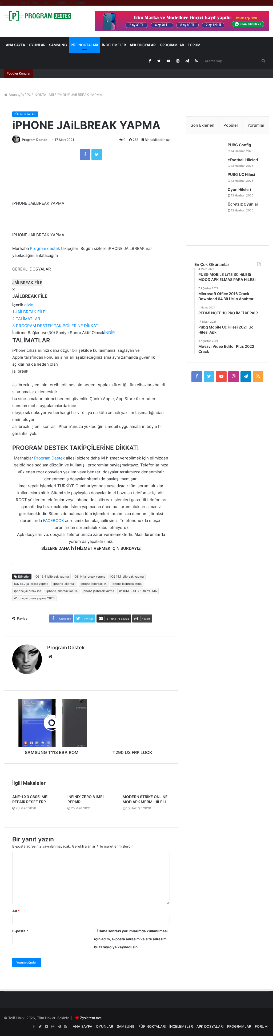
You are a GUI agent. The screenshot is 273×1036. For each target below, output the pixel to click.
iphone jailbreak (64, 584)
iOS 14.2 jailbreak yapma (31, 584)
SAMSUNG (58, 45)
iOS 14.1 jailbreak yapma (127, 576)
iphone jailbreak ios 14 (62, 591)
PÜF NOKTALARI (84, 45)
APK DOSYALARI (143, 45)
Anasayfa (15, 94)
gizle (28, 304)
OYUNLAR (37, 45)
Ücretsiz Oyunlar (243, 204)
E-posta (20, 931)
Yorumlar (255, 125)
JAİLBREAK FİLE (27, 282)
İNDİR (109, 332)
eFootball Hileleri (243, 159)
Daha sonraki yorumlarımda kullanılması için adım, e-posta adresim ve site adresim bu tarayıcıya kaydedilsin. (131, 939)
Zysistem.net (91, 1018)
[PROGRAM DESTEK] (37, 16)
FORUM (194, 45)
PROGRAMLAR (172, 45)
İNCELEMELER (114, 45)
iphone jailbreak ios (27, 591)
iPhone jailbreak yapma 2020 (34, 598)
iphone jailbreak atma (127, 584)
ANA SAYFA (15, 45)
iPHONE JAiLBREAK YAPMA (138, 591)
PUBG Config (239, 144)
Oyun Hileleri (239, 189)
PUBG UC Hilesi (241, 174)
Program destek (45, 248)
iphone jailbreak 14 (94, 584)
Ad (16, 911)
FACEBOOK (53, 520)
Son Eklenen (202, 125)
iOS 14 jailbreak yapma (89, 576)
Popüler (230, 125)
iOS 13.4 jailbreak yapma (52, 576)
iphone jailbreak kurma (98, 591)
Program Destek (34, 140)
